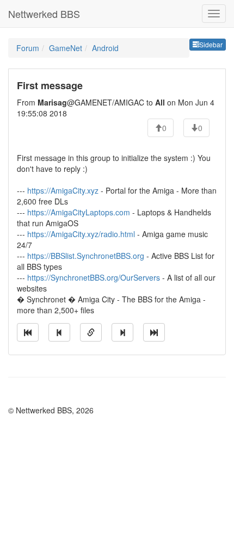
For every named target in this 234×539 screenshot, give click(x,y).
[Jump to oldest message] (28, 332)
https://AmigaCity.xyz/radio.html (81, 233)
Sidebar (211, 44)
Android (105, 47)
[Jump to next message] (122, 332)
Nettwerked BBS (44, 14)
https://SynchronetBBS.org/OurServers (93, 277)
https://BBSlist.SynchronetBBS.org (85, 255)
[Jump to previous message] (59, 332)
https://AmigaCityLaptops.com (78, 212)
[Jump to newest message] (154, 332)
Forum (27, 47)
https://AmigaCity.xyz (62, 190)
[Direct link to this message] (91, 332)
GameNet (65, 47)
